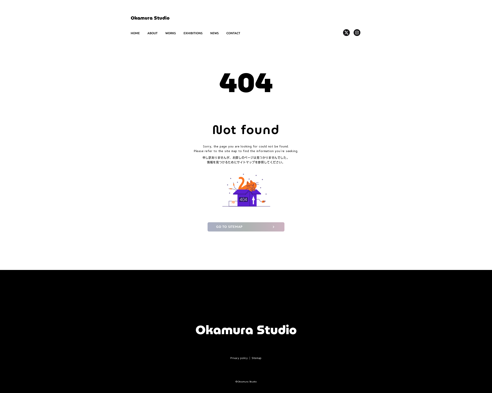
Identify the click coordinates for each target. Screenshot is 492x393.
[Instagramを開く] (357, 32)
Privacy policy (239, 358)
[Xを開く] (346, 32)
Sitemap (257, 358)
